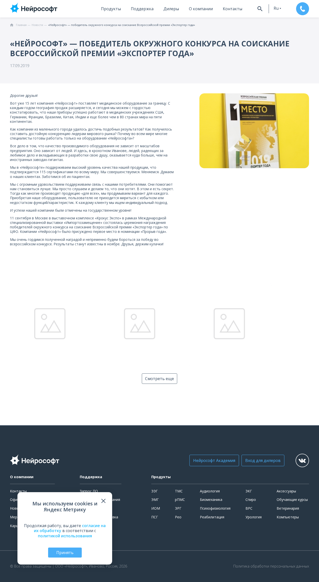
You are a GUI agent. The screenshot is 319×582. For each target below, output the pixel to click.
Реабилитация (212, 517)
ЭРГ (178, 508)
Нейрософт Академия (214, 460)
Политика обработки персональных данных (271, 566)
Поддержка (142, 8)
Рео (178, 517)
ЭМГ (155, 499)
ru (276, 8)
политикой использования (65, 536)
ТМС (179, 491)
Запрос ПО (89, 491)
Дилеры (171, 8)
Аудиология (210, 491)
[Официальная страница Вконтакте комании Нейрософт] (302, 460)
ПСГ (154, 517)
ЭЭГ (154, 491)
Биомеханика (211, 499)
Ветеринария (288, 508)
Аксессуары (286, 491)
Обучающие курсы (292, 499)
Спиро (250, 499)
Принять (65, 552)
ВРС (248, 508)
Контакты (232, 8)
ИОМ (155, 508)
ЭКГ (248, 491)
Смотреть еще (159, 378)
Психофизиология (215, 508)
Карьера (17, 525)
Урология (253, 517)
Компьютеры (288, 517)
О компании (201, 8)
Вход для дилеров (263, 460)
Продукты (111, 8)
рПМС (180, 499)
